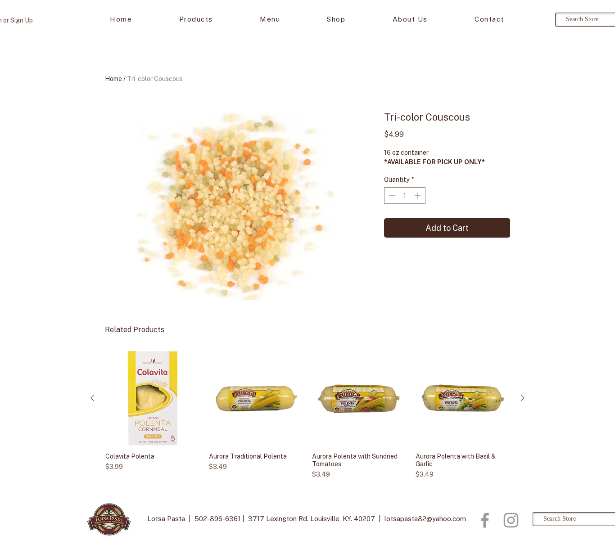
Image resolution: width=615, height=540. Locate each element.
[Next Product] (522, 397)
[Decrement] (391, 195)
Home (113, 78)
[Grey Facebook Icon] (485, 520)
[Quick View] (152, 398)
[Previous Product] (92, 397)
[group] (307, 415)
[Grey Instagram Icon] (511, 520)
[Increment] (418, 195)
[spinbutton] (405, 195)
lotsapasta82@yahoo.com (425, 518)
